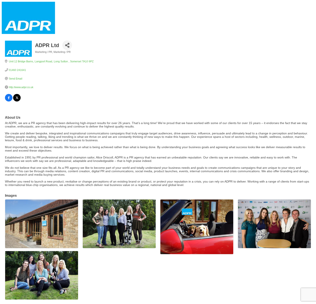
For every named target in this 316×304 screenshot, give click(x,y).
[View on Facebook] (8, 100)
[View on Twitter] (17, 100)
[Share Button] (67, 45)
